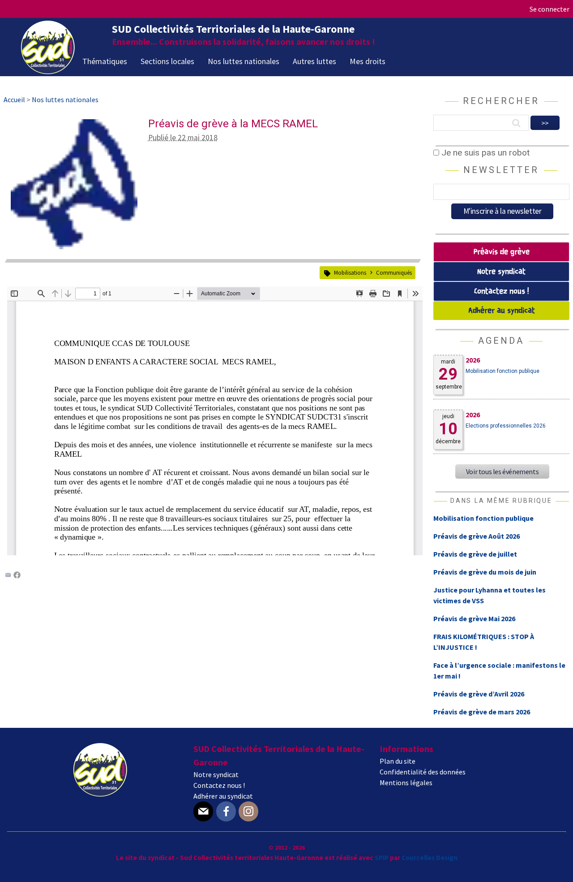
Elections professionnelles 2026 (506, 426)
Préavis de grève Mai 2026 (474, 618)
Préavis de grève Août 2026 (476, 536)
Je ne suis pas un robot (484, 152)
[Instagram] (248, 811)
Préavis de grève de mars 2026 (481, 711)
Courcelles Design (430, 857)
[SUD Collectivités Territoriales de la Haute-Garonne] (48, 71)
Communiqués (394, 272)
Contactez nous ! (501, 291)
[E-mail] (203, 811)
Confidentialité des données (423, 771)
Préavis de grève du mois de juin (484, 571)
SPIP (382, 857)
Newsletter (501, 169)
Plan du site (397, 761)
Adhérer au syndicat (501, 311)
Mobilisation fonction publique (502, 371)
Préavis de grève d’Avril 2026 (478, 693)
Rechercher (501, 100)
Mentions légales (406, 782)
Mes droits (367, 61)
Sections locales (167, 61)
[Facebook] (17, 575)
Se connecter (549, 8)
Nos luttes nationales (243, 61)
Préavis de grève (502, 252)
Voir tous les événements (502, 471)
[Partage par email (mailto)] (8, 575)
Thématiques (104, 61)
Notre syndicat (501, 272)
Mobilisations (350, 272)
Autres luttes (314, 61)
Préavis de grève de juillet (475, 553)
